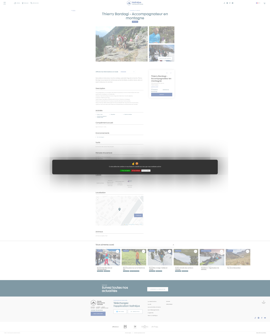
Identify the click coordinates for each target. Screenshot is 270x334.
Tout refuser (136, 170)
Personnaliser (146, 170)
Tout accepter (126, 170)
